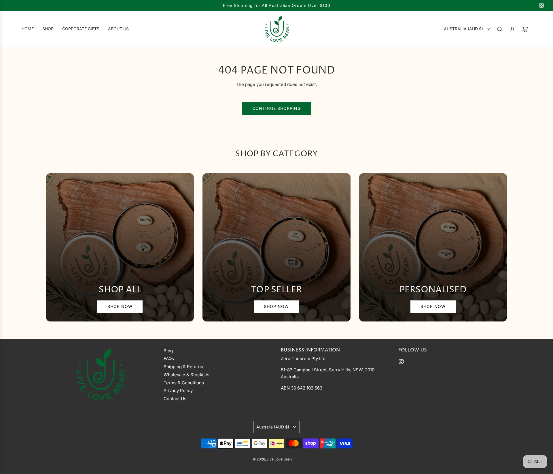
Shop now (119, 306)
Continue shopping (276, 108)
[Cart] (525, 29)
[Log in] (512, 29)
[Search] (499, 29)
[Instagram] (541, 5)
